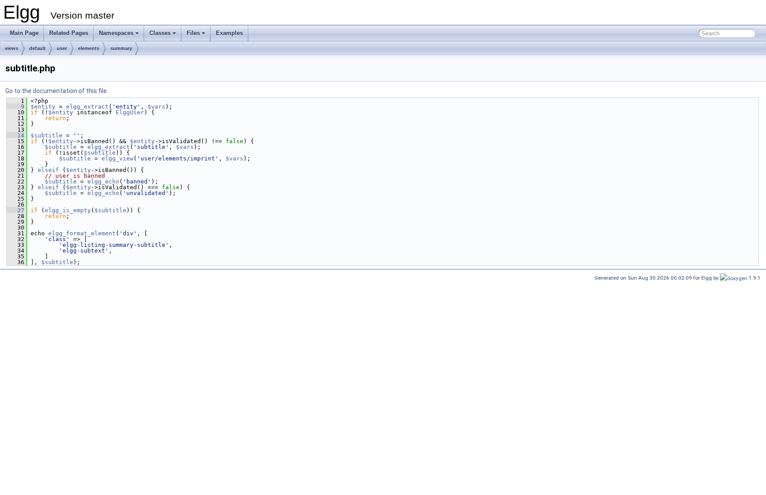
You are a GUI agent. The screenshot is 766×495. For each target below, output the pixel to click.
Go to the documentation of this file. (56, 90)
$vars (156, 106)
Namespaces (116, 33)
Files (193, 33)
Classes (160, 33)
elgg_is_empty (68, 210)
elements (88, 48)
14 (15, 135)
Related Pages (68, 33)
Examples (229, 33)
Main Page (24, 33)
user (62, 48)
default (37, 48)
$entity (43, 106)
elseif (48, 170)
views (11, 48)
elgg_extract (87, 106)
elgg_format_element (82, 233)
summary (121, 48)
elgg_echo (103, 181)
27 (15, 210)
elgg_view (117, 158)
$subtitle (47, 135)
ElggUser (130, 112)
